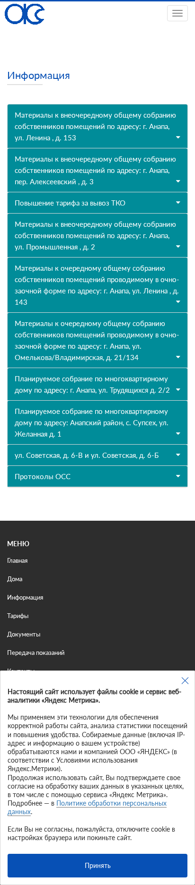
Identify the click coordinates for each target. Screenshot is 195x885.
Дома (14, 579)
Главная (17, 560)
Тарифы (17, 615)
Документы (23, 634)
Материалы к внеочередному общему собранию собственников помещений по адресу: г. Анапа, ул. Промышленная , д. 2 (95, 235)
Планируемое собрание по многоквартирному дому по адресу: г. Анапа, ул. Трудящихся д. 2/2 (92, 384)
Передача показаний (35, 652)
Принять (98, 865)
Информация (25, 597)
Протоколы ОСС (43, 476)
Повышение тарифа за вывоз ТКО (70, 202)
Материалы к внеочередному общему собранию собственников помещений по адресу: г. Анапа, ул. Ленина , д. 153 (95, 126)
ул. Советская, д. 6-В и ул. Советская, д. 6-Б (87, 455)
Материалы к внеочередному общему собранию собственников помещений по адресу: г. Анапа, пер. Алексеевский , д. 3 (95, 170)
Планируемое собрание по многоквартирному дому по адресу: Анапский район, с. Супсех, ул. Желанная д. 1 (91, 422)
